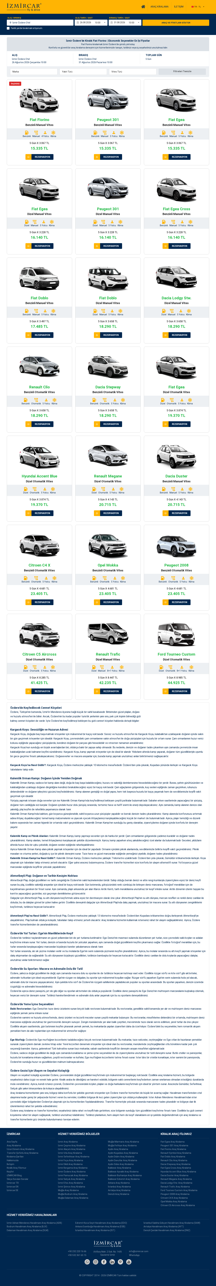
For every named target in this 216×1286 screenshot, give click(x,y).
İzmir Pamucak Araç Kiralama (73, 1175)
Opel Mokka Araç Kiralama (174, 1201)
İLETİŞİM (178, 6)
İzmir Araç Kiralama (68, 1141)
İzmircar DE (12, 1190)
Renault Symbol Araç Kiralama (176, 1153)
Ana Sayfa (12, 1141)
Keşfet (10, 1171)
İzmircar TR (13, 1183)
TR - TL (197, 7)
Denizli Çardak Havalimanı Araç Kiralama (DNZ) (167, 1230)
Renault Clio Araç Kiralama (174, 1160)
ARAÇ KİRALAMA (160, 6)
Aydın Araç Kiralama (118, 1149)
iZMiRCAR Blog (14, 1175)
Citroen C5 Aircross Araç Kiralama (178, 1205)
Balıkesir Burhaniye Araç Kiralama (125, 1175)
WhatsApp (134, 1255)
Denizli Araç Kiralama (118, 1194)
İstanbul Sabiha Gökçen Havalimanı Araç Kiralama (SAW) (172, 1223)
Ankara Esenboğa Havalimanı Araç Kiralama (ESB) (100, 1226)
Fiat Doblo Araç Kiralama (173, 1156)
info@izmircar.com (138, 1251)
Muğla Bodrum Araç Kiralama (72, 1194)
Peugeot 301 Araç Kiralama (174, 1145)
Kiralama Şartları (15, 1156)
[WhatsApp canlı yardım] (28, 157)
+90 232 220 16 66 (77, 1251)
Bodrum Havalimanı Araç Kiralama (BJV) (27, 1226)
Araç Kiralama (14, 1145)
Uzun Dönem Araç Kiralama (20, 1149)
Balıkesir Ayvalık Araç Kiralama (123, 1171)
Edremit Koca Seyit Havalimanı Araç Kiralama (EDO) (101, 1223)
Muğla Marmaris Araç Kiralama (123, 1141)
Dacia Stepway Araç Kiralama (175, 1164)
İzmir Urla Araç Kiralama (70, 1153)
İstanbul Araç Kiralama (119, 1186)
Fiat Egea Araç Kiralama (173, 1141)
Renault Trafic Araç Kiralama (175, 1186)
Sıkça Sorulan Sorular (17, 1179)
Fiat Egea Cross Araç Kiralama (176, 1168)
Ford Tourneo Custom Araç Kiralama (179, 1190)
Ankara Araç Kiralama (119, 1183)
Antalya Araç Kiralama (119, 1190)
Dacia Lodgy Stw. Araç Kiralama (176, 1183)
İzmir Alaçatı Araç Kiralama (71, 1149)
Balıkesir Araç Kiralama (119, 1168)
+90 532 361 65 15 (77, 1255)
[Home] (143, 7)
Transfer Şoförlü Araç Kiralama (22, 1153)
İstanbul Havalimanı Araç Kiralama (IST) (95, 1230)
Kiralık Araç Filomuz (16, 1168)
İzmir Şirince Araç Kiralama (71, 1186)
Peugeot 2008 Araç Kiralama (175, 1194)
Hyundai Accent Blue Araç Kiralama (178, 1171)
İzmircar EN (12, 1186)
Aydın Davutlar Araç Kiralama (122, 1160)
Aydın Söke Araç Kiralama (121, 1164)
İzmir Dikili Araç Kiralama (70, 1164)
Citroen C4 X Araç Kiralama (174, 1198)
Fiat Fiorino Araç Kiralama (173, 1149)
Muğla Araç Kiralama (68, 1190)
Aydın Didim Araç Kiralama (121, 1156)
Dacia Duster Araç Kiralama (174, 1175)
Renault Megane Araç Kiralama (176, 1179)
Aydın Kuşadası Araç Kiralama (123, 1153)
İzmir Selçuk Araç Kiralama (71, 1179)
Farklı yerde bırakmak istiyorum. (27, 28)
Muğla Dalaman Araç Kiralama (73, 1198)
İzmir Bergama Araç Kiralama (72, 1168)
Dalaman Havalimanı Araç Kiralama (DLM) (27, 1230)
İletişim (10, 1164)
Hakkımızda (13, 1160)
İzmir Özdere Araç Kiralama (72, 1171)
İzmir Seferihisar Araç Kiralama (73, 1156)
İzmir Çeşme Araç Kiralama (71, 1145)
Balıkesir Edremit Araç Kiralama (124, 1179)
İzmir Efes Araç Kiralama (70, 1183)
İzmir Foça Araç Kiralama (70, 1160)
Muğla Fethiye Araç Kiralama (122, 1145)
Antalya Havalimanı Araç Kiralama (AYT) (164, 1226)
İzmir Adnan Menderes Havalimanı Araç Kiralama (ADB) (34, 1223)
